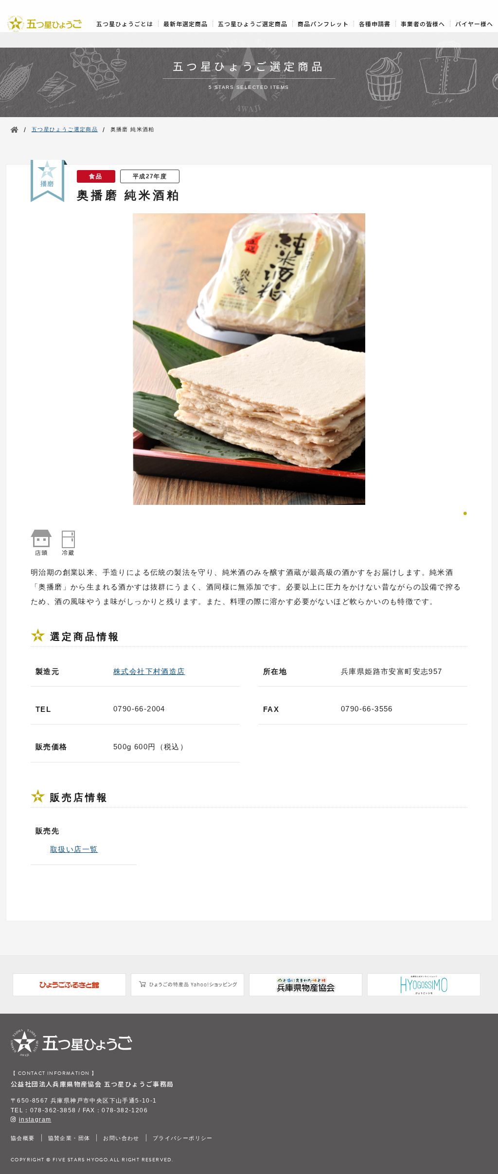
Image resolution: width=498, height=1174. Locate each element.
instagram (35, 1119)
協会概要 (23, 1138)
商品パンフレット (323, 23)
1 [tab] (465, 512)
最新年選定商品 (185, 23)
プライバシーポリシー (183, 1138)
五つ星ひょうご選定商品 (252, 23)
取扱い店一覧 (74, 849)
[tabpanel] (249, 359)
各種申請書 (375, 23)
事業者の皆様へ (423, 23)
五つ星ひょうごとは (124, 23)
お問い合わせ (121, 1138)
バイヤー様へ (474, 23)
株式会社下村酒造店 (149, 671)
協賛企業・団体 (69, 1138)
